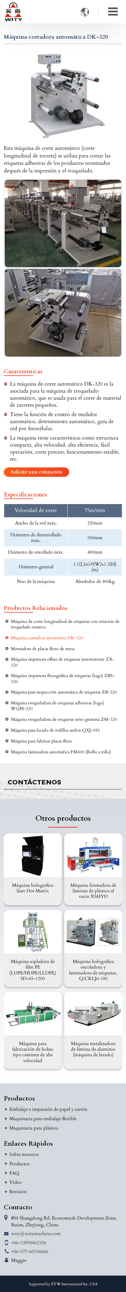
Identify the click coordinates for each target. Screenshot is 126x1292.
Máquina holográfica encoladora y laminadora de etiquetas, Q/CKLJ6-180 (93, 970)
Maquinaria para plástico (33, 1128)
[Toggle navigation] (113, 12)
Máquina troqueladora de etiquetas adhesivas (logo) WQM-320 (57, 706)
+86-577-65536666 (29, 1251)
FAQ (14, 1173)
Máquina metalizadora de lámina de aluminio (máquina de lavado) (93, 1049)
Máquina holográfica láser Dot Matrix (32, 888)
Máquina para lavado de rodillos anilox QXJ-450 (55, 730)
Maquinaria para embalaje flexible (42, 1118)
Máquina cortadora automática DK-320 (47, 638)
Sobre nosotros (24, 1154)
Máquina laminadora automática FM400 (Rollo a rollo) (61, 752)
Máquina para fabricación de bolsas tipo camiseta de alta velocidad (32, 1052)
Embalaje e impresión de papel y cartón (48, 1109)
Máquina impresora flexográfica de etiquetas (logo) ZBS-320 (63, 678)
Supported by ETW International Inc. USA (63, 1284)
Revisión (18, 1191)
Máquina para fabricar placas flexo (41, 741)
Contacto (18, 1207)
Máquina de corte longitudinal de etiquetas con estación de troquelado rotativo (65, 624)
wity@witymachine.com (36, 1233)
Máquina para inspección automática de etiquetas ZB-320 (64, 692)
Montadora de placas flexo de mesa (42, 649)
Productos (19, 1098)
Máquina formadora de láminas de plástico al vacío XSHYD (93, 891)
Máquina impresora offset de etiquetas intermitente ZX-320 (63, 662)
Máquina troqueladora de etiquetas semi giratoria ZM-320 (64, 719)
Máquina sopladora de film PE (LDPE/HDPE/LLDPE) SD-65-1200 (32, 970)
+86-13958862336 (28, 1243)
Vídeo (15, 1182)
